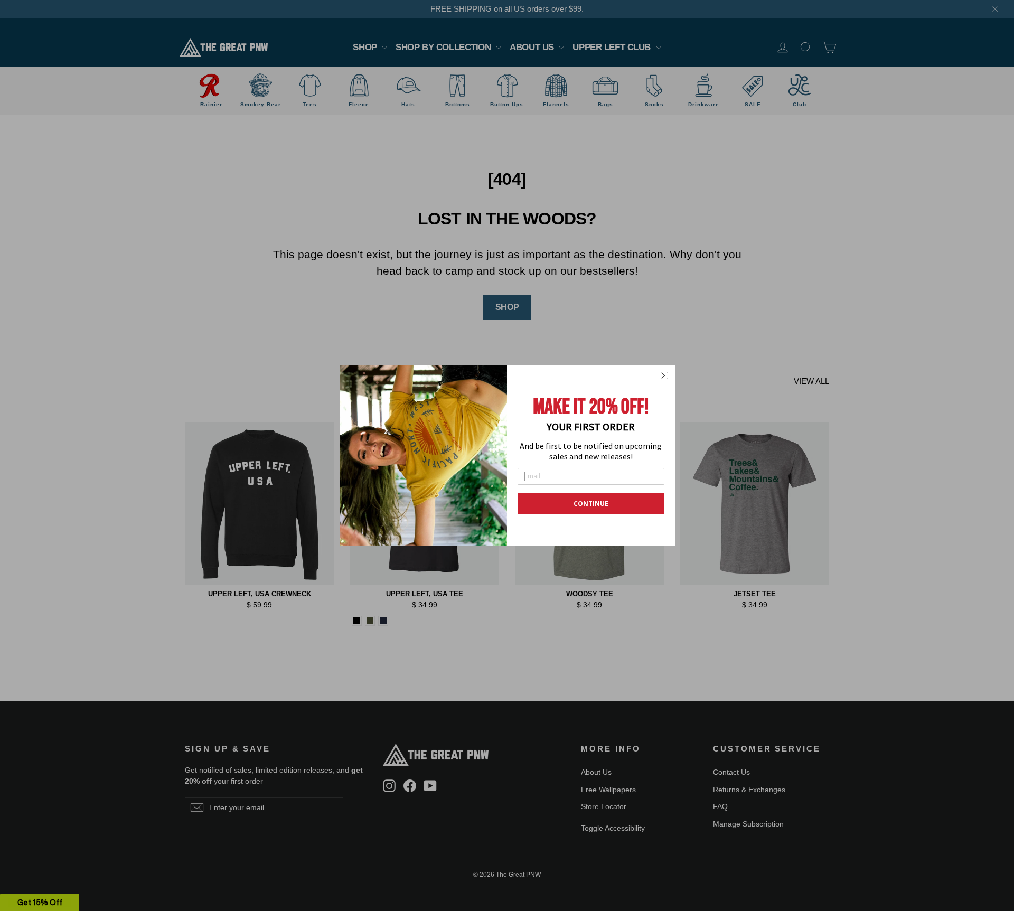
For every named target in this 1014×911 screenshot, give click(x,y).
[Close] (664, 375)
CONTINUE (591, 503)
